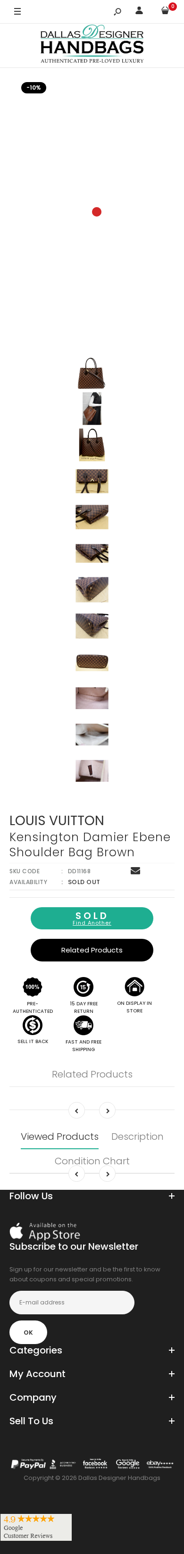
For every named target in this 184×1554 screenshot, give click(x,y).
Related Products (92, 950)
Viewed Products (60, 1136)
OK (28, 1332)
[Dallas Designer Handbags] (92, 45)
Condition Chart (92, 1161)
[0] (165, 12)
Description (137, 1136)
